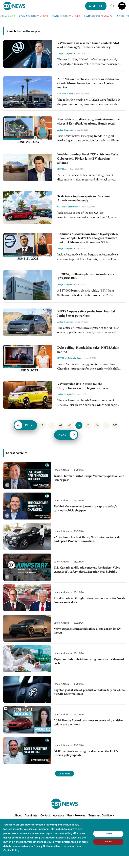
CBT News (62, 169)
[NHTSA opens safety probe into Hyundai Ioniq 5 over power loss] (27, 322)
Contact (45, 815)
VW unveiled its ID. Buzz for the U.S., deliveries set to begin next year (83, 386)
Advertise (58, 815)
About (18, 815)
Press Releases (76, 815)
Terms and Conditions (102, 815)
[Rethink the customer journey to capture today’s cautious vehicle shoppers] (27, 506)
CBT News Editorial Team (69, 358)
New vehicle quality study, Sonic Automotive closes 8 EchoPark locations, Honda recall (88, 121)
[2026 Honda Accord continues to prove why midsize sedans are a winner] (27, 719)
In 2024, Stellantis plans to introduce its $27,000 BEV (85, 276)
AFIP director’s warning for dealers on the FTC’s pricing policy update (86, 753)
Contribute (31, 815)
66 (97, 425)
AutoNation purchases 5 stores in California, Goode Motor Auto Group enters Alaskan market (88, 83)
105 (115, 425)
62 (60, 425)
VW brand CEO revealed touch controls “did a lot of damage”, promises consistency (88, 45)
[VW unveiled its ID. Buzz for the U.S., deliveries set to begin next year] (27, 395)
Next (62, 435)
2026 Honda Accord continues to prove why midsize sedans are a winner (88, 722)
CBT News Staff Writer (68, 207)
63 (69, 425)
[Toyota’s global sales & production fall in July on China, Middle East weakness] (27, 689)
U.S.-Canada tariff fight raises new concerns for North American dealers (89, 600)
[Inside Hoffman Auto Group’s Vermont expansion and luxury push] (27, 475)
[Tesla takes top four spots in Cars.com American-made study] (27, 207)
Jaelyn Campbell (65, 54)
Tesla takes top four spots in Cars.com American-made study (83, 198)
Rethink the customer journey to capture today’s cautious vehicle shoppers (85, 508)
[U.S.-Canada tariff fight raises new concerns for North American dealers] (27, 597)
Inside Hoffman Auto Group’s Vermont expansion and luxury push (89, 478)
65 (88, 425)
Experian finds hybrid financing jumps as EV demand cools (89, 661)
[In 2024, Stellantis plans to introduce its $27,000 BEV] (27, 285)
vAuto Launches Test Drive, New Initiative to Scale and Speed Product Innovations (87, 539)
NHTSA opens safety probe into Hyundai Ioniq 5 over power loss (86, 313)
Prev (29, 425)
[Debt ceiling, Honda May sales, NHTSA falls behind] (27, 358)
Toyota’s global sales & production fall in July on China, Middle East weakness (89, 692)
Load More (64, 773)
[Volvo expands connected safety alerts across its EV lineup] (27, 628)
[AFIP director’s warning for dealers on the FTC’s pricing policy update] (27, 750)
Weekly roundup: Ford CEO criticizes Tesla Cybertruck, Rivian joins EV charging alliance (87, 158)
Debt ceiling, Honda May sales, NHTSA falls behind (88, 350)
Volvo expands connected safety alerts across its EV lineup (87, 631)
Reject (108, 841)
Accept (108, 833)
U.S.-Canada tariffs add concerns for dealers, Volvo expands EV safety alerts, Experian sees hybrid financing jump (87, 570)
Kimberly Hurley (65, 94)
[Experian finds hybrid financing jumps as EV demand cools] (27, 658)
